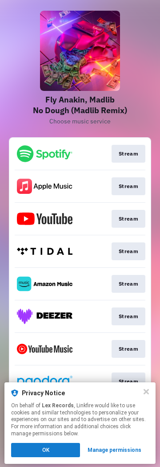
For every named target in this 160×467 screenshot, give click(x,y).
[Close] (146, 392)
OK (45, 450)
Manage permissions (114, 450)
